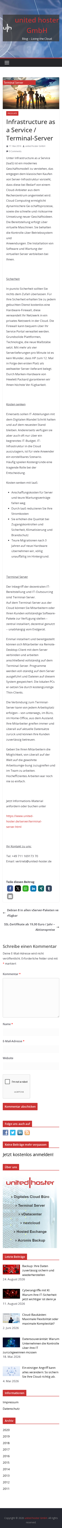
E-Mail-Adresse (13, 1041)
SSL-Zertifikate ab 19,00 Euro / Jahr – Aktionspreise (29, 927)
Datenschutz (11, 1409)
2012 (6, 1482)
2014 (6, 1469)
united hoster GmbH (35, 146)
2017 (6, 1449)
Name (8, 1024)
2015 (6, 1462)
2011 (6, 1489)
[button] (10, 888)
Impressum (10, 1402)
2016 (6, 1456)
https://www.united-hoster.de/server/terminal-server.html (24, 821)
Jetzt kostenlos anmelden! (28, 1154)
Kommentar (12, 974)
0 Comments (15, 151)
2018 (6, 1443)
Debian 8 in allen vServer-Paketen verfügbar (33, 912)
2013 (6, 1476)
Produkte (12, 113)
